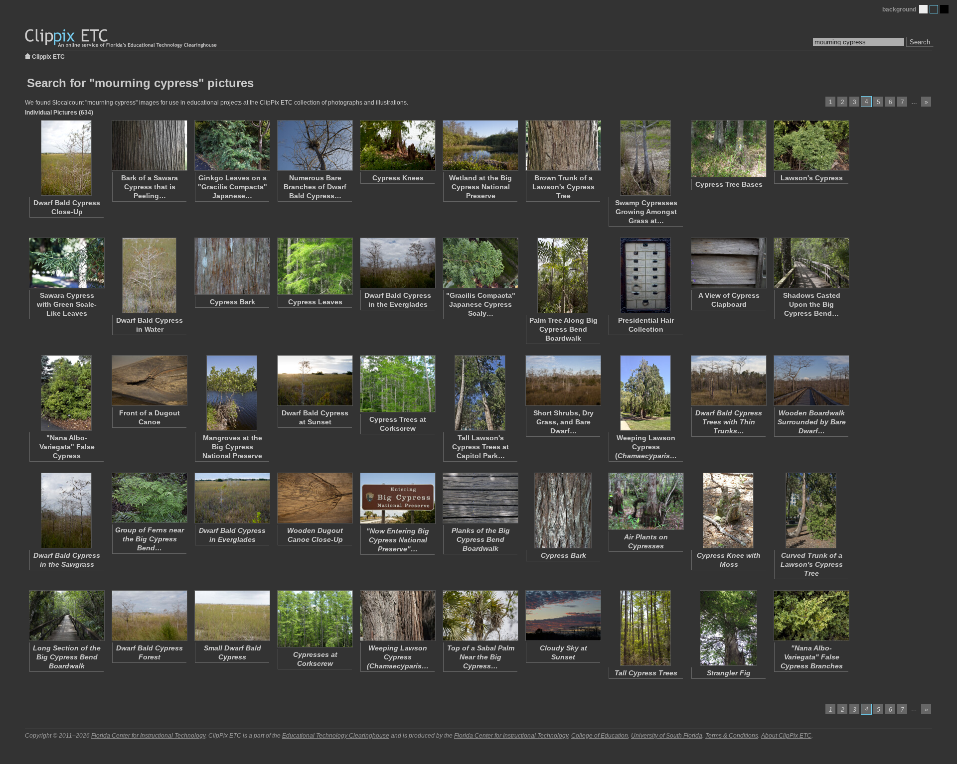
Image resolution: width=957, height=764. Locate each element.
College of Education (599, 735)
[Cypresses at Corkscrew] (314, 618)
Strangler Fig (729, 673)
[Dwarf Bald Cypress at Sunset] (314, 380)
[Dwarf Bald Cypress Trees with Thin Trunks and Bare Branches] (728, 380)
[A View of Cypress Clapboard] (728, 263)
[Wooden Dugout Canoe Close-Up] (314, 498)
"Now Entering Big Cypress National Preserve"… (397, 540)
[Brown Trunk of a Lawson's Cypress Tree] (562, 145)
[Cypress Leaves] (314, 266)
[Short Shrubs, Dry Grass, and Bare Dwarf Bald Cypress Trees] (562, 380)
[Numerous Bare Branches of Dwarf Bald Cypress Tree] (314, 145)
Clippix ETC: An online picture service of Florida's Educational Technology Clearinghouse (121, 38)
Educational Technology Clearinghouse (335, 735)
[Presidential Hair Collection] (645, 275)
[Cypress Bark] (231, 266)
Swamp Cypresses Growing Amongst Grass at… (646, 212)
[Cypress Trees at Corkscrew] (397, 383)
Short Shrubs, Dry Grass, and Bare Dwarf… (563, 422)
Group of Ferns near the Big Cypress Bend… (149, 539)
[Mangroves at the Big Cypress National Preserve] (231, 393)
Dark (944, 9)
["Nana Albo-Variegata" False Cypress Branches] (811, 615)
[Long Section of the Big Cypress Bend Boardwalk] (66, 615)
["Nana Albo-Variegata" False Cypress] (66, 393)
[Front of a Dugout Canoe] (149, 380)
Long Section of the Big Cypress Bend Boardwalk (67, 657)
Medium (934, 9)
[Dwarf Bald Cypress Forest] (149, 615)
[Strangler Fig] (728, 628)
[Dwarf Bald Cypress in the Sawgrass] (66, 510)
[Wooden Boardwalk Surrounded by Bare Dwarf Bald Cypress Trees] (811, 380)
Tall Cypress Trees (646, 673)
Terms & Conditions (731, 735)
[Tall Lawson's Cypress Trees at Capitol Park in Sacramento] (480, 393)
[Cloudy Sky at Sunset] (562, 615)
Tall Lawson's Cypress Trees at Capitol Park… (480, 447)
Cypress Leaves (315, 302)
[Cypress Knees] (397, 145)
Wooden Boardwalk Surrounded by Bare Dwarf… (812, 422)
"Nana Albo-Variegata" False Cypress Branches (812, 657)
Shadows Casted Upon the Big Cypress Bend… (811, 304)
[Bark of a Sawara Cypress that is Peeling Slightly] (149, 145)
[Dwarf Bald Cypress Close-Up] (66, 158)
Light (923, 9)
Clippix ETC (48, 56)
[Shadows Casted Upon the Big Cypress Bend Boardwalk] (811, 263)
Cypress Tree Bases (729, 184)
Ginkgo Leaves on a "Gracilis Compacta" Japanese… (232, 187)
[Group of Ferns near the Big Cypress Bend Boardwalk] (149, 498)
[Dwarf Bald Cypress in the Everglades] (397, 263)
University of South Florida (666, 735)
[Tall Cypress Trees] (645, 628)
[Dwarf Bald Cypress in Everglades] (231, 498)
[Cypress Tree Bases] (728, 148)
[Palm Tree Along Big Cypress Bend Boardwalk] (562, 275)
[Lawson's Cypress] (811, 145)
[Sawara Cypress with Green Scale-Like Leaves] (66, 263)
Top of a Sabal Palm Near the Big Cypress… (480, 657)
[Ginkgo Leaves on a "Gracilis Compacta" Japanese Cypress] (231, 145)
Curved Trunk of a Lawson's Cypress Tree (812, 564)
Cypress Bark (232, 302)
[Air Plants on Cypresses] (645, 501)
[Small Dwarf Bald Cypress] (231, 615)
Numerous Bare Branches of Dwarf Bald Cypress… (315, 187)
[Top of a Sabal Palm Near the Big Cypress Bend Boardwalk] (480, 615)
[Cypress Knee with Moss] (728, 510)
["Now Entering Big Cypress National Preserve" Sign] (397, 498)
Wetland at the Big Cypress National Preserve (480, 187)
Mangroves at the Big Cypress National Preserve (232, 447)
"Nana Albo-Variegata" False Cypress (67, 447)
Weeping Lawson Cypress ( (646, 447)
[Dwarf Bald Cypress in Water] (149, 275)
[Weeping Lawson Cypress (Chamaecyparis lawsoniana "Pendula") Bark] (397, 615)
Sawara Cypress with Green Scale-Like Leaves (67, 304)
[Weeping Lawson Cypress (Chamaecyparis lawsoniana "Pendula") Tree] (645, 393)
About (786, 735)
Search (920, 42)
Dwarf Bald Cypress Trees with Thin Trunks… (728, 422)
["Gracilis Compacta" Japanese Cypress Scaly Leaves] (480, 263)
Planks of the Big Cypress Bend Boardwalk (481, 539)
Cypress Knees (398, 178)
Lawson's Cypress (812, 178)
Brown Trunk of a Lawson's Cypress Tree (563, 187)
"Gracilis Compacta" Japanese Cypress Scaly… (480, 304)
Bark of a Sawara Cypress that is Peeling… (149, 187)
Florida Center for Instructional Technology (148, 735)
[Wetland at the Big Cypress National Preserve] (480, 145)
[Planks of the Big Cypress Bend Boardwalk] (480, 498)
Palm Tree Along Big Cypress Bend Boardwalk (563, 329)
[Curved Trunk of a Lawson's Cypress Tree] (811, 510)
